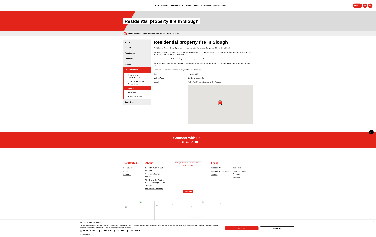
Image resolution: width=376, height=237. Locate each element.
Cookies (214, 175)
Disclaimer (237, 168)
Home (157, 5)
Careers (196, 5)
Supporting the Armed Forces (153, 175)
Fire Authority (206, 5)
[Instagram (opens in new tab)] (192, 142)
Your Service (175, 5)
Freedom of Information (220, 171)
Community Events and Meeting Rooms (135, 83)
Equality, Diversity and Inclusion (154, 169)
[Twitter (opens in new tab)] (182, 142)
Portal (357, 5)
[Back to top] (371, 132)
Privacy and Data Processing (239, 172)
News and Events (219, 5)
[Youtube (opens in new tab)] (196, 142)
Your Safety (186, 5)
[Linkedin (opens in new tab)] (187, 142)
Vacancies (127, 175)
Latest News (131, 92)
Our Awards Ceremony (135, 96)
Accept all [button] (241, 228)
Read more (128, 227)
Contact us (188, 191)
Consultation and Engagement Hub (133, 76)
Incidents (151, 33)
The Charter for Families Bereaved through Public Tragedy (155, 182)
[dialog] (188, 228)
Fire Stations (128, 168)
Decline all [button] (277, 228)
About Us (164, 5)
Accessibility (216, 168)
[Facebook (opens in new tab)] (178, 142)
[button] (150, 234)
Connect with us (186, 138)
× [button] (374, 222)
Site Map (236, 177)
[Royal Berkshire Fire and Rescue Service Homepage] (188, 176)
